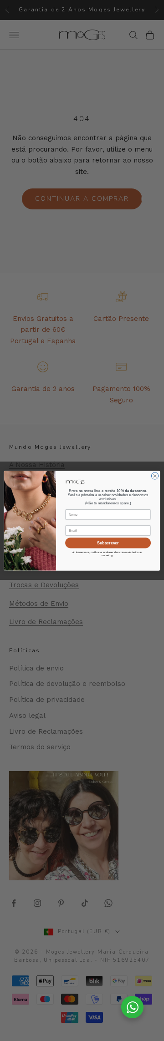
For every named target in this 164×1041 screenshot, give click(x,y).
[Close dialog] (154, 475)
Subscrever (107, 542)
